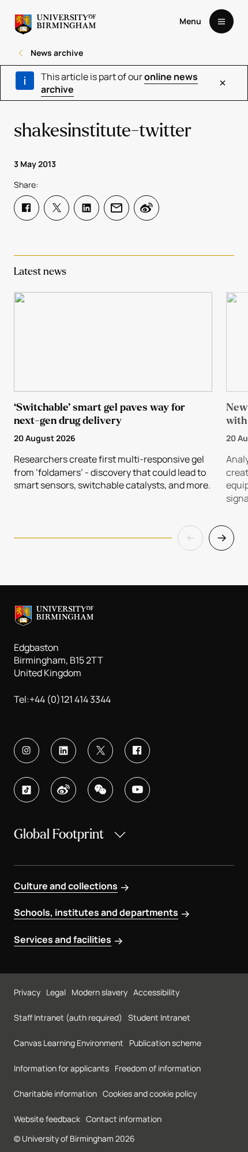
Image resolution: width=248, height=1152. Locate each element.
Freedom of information (158, 1068)
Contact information (123, 1118)
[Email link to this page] (116, 208)
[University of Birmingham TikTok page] (26, 789)
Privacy (27, 992)
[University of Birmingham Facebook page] (137, 750)
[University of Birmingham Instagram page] (26, 750)
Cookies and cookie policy (150, 1093)
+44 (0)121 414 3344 (70, 699)
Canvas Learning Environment (68, 1042)
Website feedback (47, 1118)
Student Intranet (159, 1017)
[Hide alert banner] (223, 83)
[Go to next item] (221, 538)
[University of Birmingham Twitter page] (100, 750)
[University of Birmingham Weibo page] (63, 789)
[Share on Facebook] (26, 208)
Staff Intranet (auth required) (68, 1017)
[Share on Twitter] (56, 208)
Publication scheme (165, 1042)
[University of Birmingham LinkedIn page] (63, 750)
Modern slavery (99, 992)
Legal (56, 992)
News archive (57, 52)
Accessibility (156, 992)
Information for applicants (61, 1068)
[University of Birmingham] (55, 21)
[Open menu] (221, 21)
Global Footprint (59, 834)
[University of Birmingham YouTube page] (137, 789)
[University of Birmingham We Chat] (100, 789)
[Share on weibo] (146, 208)
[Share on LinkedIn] (86, 208)
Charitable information (55, 1093)
